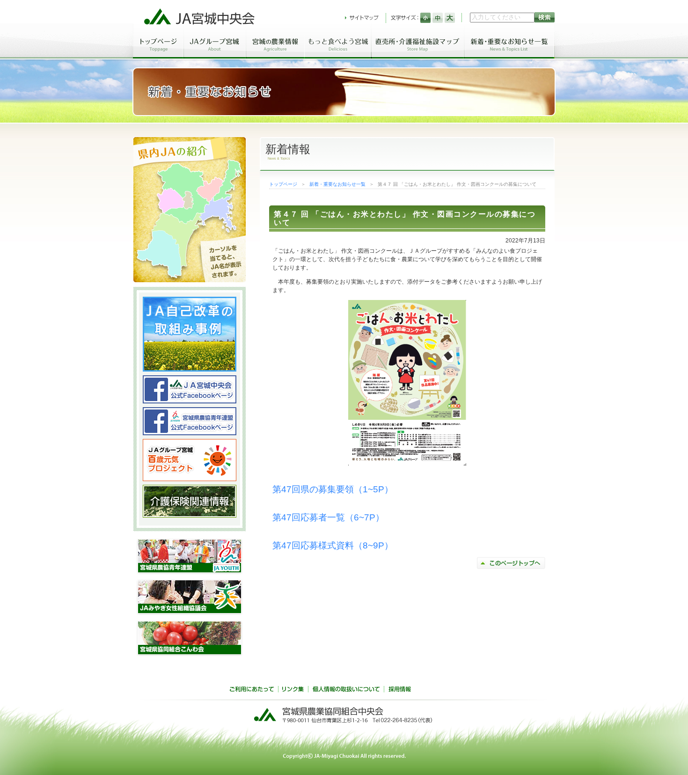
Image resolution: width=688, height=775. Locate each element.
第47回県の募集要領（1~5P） (332, 489)
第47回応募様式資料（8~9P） (332, 545)
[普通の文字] (437, 18)
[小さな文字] (425, 18)
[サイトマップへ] (362, 18)
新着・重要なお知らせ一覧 (337, 184)
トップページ (283, 184)
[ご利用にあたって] (251, 690)
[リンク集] (293, 690)
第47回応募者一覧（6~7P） (328, 517)
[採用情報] (400, 690)
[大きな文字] (450, 18)
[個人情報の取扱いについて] (346, 690)
